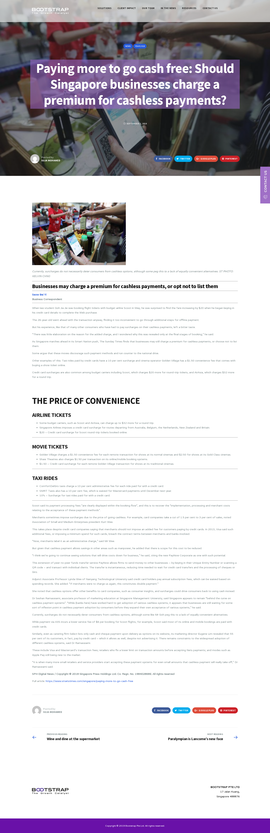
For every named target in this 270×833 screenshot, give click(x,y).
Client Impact (127, 8)
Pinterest (231, 158)
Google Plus (208, 158)
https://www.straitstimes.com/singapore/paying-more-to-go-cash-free (89, 681)
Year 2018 (140, 46)
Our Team (148, 8)
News (128, 46)
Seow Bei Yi (39, 294)
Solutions (104, 8)
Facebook (164, 158)
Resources (189, 8)
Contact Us (210, 8)
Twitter (185, 158)
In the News (168, 8)
